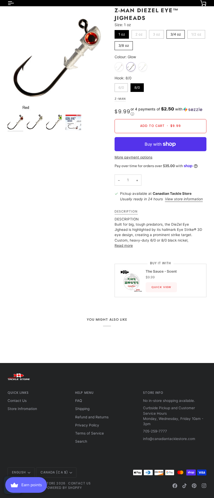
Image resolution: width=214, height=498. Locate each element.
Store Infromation (22, 409)
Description (126, 211)
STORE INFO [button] (153, 393)
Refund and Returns (92, 417)
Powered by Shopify (63, 488)
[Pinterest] (194, 485)
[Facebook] (175, 485)
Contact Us (17, 401)
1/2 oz (196, 33)
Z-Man (120, 99)
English (19, 472)
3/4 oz (175, 33)
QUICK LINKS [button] (18, 393)
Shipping (82, 409)
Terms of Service (89, 433)
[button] (168, 111)
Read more (124, 245)
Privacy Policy (87, 425)
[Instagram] (204, 485)
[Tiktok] (184, 485)
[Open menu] (15, 3)
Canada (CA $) (54, 472)
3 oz (156, 33)
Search (81, 441)
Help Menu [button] (84, 393)
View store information (184, 199)
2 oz (138, 33)
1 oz (121, 33)
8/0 (137, 86)
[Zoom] (57, 59)
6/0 (121, 86)
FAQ (78, 401)
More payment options (133, 157)
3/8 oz (123, 44)
